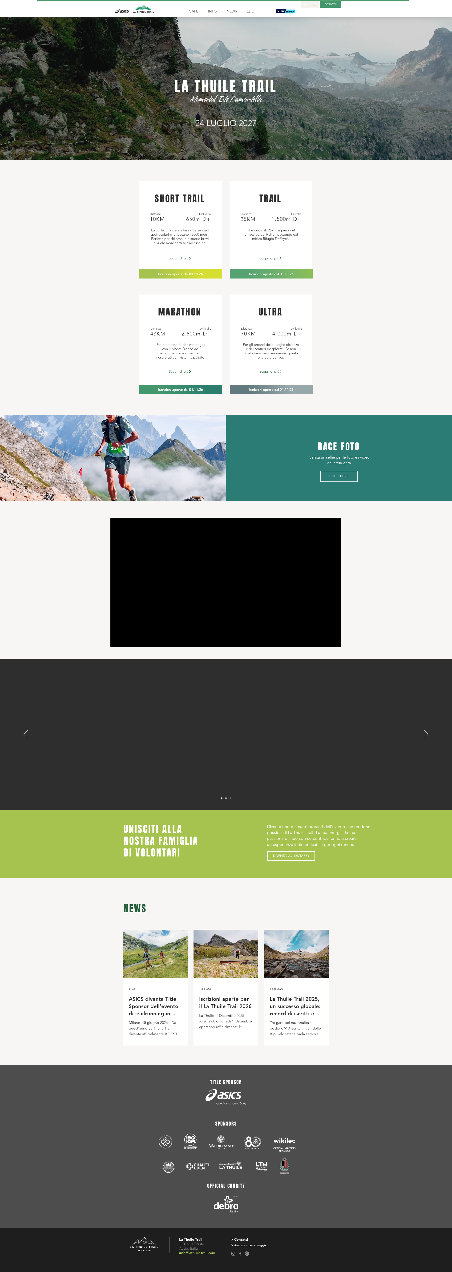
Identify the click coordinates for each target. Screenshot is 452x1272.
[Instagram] (233, 1253)
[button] (195, 11)
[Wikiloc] (247, 1253)
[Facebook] (240, 1253)
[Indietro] (26, 734)
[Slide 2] (226, 798)
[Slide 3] (230, 798)
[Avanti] (426, 734)
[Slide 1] (221, 798)
